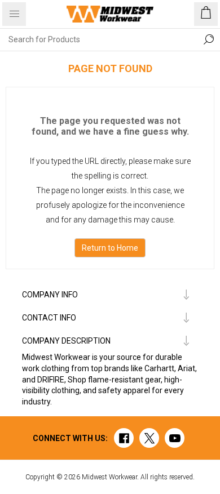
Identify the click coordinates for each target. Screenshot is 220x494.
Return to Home (110, 247)
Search (208, 39)
